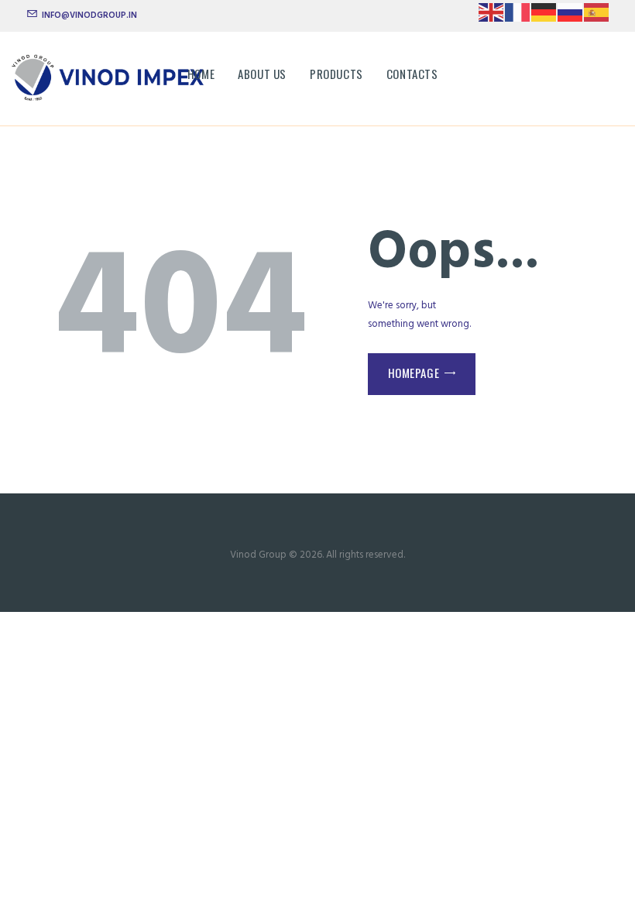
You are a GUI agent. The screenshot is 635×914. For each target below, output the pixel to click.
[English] (492, 17)
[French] (518, 17)
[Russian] (571, 17)
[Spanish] (597, 17)
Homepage (414, 372)
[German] (544, 17)
